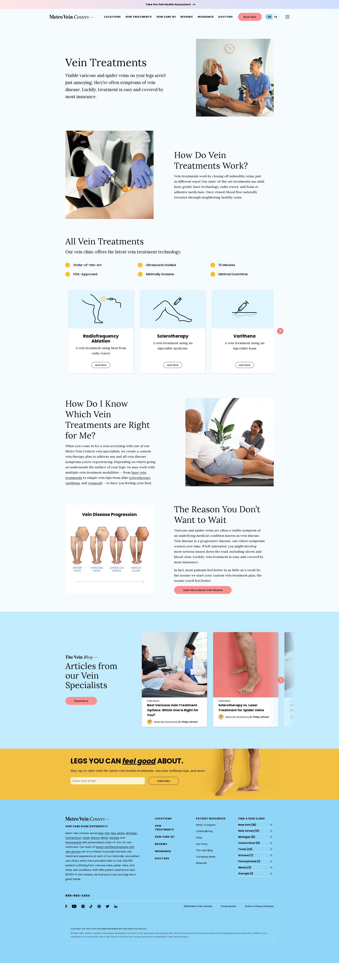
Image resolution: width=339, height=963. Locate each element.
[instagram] (83, 906)
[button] (225, 17)
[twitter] (107, 906)
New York (104, 833)
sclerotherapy (139, 478)
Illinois (104, 838)
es (275, 16)
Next (280, 331)
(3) (244, 867)
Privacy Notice (228, 906)
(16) (247, 825)
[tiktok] (91, 906)
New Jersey (118, 833)
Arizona (95, 838)
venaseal (94, 483)
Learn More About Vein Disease (203, 590)
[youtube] (74, 906)
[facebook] (66, 906)
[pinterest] (99, 906)
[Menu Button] (287, 16)
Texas (86, 838)
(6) (249, 843)
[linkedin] (115, 906)
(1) (249, 861)
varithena (72, 483)
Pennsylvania (73, 842)
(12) (248, 831)
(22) (245, 849)
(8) (246, 837)
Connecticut (73, 838)
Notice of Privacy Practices (259, 906)
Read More (81, 701)
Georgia (114, 838)
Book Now (249, 17)
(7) (245, 855)
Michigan (131, 833)
